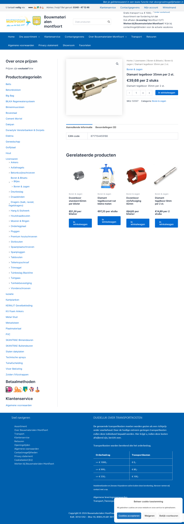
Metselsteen (12, 322)
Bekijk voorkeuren (168, 515)
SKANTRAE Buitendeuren (19, 345)
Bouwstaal (11, 112)
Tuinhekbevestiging (21, 283)
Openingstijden (22, 444)
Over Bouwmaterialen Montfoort (31, 429)
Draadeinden (18, 196)
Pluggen (15, 231)
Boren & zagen (21, 186)
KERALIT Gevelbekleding (19, 305)
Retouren (19, 441)
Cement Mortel (14, 118)
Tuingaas (15, 277)
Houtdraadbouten (20, 215)
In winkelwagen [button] (80, 223)
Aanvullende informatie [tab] (79, 127)
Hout (8, 153)
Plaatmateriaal (13, 328)
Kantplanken (12, 299)
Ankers (14, 162)
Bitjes (17, 181)
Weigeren (150, 515)
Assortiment (20, 426)
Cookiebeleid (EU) (23, 459)
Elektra (9, 135)
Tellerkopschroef (20, 262)
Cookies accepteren (129, 515)
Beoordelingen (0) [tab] (105, 127)
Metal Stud (12, 317)
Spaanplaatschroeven (22, 246)
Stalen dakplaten (15, 351)
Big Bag (10, 95)
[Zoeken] (109, 22)
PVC (8, 334)
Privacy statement (23, 456)
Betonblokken (13, 89)
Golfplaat (11, 147)
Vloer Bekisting (14, 368)
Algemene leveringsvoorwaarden (110, 497)
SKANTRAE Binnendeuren (19, 340)
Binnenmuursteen (15, 107)
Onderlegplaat (18, 226)
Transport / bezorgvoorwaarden (109, 500)
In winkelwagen (166, 92)
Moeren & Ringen (20, 221)
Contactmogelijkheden (26, 452)
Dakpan (10, 124)
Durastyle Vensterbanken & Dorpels (25, 130)
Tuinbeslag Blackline (22, 272)
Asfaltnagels (17, 167)
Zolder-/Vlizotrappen (17, 374)
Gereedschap (13, 141)
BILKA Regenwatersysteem (20, 101)
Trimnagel (16, 267)
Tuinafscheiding (14, 363)
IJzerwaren (12, 158)
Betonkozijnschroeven (23, 172)
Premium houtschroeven (24, 236)
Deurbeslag (17, 191)
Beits (8, 84)
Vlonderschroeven (20, 288)
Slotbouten (17, 241)
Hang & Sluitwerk (20, 210)
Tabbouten (16, 257)
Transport (19, 433)
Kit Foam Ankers (15, 311)
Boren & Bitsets (19, 177)
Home (130, 60)
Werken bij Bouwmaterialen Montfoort (34, 463)
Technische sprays (16, 357)
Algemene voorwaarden (19, 405)
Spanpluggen (18, 252)
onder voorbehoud (162, 12)
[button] (38, 36)
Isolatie (10, 294)
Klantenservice (21, 437)
